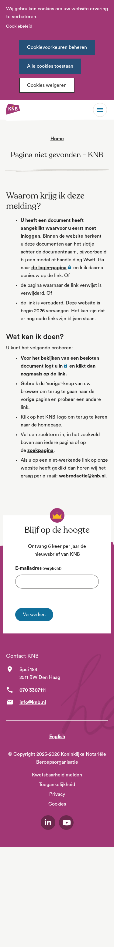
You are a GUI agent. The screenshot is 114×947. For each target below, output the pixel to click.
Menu (100, 110)
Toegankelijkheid (57, 784)
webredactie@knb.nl (82, 475)
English (57, 736)
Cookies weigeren (47, 85)
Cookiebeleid (19, 26)
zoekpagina (40, 450)
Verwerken (34, 614)
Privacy (57, 794)
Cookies (57, 804)
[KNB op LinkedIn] (48, 822)
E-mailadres (38, 568)
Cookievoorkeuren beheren (57, 47)
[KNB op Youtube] (66, 822)
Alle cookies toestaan (50, 66)
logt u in (56, 366)
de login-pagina (51, 267)
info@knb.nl (32, 702)
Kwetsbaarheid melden (57, 774)
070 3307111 (32, 690)
